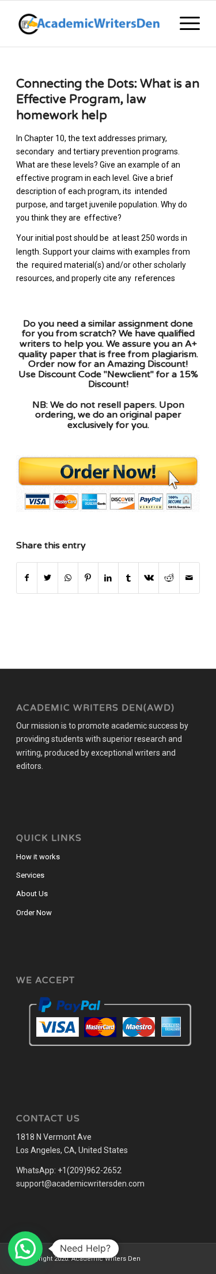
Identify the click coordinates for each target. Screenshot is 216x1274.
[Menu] (184, 24)
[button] (25, 1248)
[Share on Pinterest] (88, 578)
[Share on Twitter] (47, 578)
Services (30, 875)
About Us (32, 893)
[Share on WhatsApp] (68, 578)
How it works (38, 856)
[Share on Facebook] (27, 578)
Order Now (34, 912)
